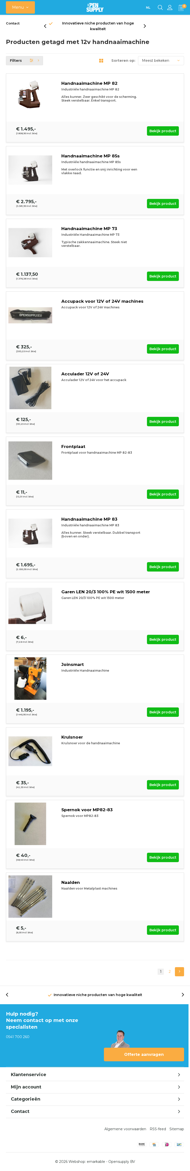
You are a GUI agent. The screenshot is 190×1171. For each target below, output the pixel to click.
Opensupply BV (121, 1161)
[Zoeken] (160, 7)
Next (179, 971)
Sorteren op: (123, 60)
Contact (13, 23)
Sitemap (176, 1129)
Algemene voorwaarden (125, 1129)
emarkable (96, 1161)
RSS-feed (158, 1129)
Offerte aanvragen (144, 1054)
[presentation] (47, 26)
